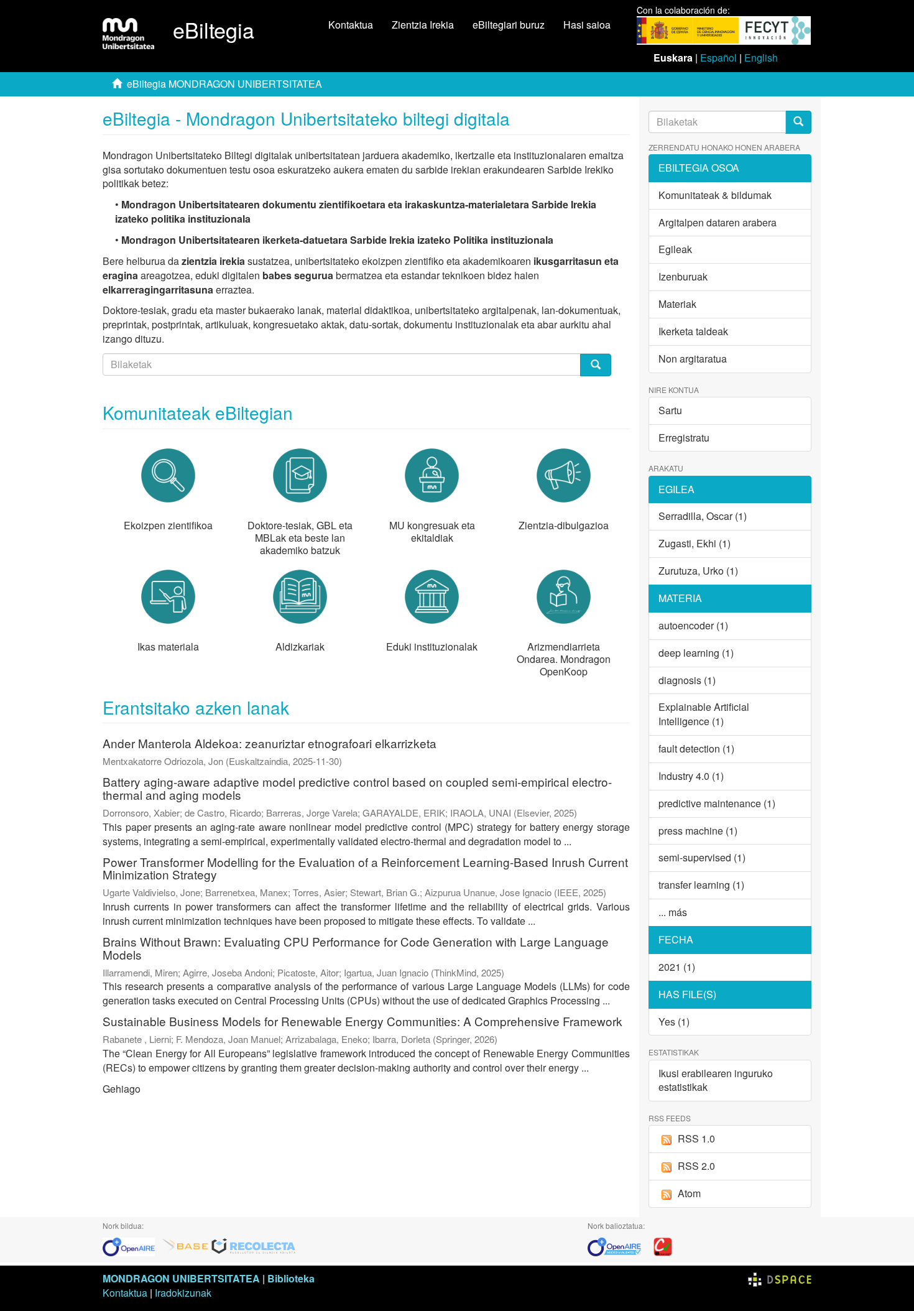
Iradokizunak (183, 1293)
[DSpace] (779, 1278)
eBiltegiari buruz (509, 24)
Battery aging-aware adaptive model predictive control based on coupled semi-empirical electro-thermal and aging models (357, 788)
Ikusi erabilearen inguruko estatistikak (715, 1080)
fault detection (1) (696, 748)
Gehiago (122, 1089)
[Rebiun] (662, 1245)
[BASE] (185, 1245)
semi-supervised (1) (702, 857)
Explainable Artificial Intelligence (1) (703, 714)
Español (718, 57)
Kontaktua (350, 24)
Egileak (675, 249)
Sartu (670, 410)
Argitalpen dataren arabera (717, 222)
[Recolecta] (254, 1245)
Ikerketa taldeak (693, 331)
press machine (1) (697, 830)
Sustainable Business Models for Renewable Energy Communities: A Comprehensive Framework (362, 1020)
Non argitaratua (692, 358)
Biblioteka (291, 1278)
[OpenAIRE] (132, 1245)
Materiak (677, 304)
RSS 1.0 (696, 1138)
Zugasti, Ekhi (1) (694, 543)
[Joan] (798, 122)
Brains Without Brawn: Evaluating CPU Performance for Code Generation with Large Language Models (356, 948)
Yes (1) (674, 1021)
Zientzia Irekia (423, 24)
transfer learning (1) (701, 885)
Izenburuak (683, 276)
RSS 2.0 (696, 1166)
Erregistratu (683, 437)
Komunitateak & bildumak (715, 195)
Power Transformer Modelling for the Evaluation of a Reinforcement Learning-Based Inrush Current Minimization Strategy (365, 868)
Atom (689, 1193)
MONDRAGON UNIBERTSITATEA (181, 1278)
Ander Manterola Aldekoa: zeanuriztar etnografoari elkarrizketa (269, 742)
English (761, 57)
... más (672, 912)
